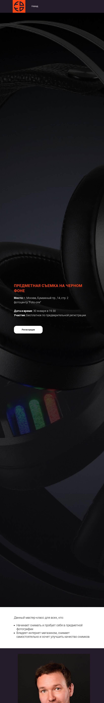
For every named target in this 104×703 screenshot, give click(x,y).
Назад (35, 6)
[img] (19, 6)
